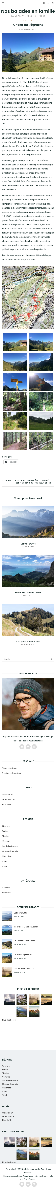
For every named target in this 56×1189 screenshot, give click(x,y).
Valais (4, 861)
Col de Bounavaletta (24, 968)
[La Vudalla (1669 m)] (7, 958)
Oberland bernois (10, 851)
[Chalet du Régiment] (15, 342)
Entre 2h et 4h (8, 799)
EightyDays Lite (46, 1176)
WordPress (28, 1176)
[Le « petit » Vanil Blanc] (28, 619)
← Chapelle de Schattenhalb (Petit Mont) (25, 480)
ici (16, 189)
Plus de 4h (6, 804)
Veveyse (6, 841)
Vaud (4, 866)
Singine (5, 836)
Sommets (6, 892)
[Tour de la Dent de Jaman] (28, 570)
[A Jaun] (41, 441)
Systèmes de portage (11, 773)
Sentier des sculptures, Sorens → (35, 483)
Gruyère (28, 20)
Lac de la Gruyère (10, 846)
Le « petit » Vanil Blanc (28, 641)
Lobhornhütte (28, 543)
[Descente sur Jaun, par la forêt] (15, 401)
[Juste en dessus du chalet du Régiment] (15, 382)
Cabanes (6, 887)
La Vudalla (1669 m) (23, 954)
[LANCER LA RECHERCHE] (51, 660)
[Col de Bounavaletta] (7, 972)
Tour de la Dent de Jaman (28, 592)
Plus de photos (9, 1020)
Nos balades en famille (28, 11)
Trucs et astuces (9, 768)
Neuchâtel (6, 856)
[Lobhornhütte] (28, 521)
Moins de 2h (7, 794)
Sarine (5, 831)
